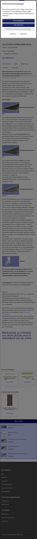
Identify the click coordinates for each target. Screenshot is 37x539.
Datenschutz (23, 33)
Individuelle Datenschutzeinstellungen (18, 29)
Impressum (13, 33)
